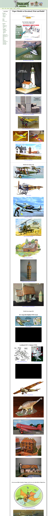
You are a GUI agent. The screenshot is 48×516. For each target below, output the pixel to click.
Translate (8, 4)
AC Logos (4, 29)
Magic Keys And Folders (5, 35)
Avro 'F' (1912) (28, 195)
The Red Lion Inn (28, 456)
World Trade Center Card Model (28, 114)
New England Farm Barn (28, 257)
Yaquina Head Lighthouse (28, 94)
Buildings (11, 8)
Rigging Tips (4, 32)
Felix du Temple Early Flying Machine (28, 508)
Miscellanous (18, 8)
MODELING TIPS (5, 34)
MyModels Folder (5, 14)
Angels (3, 27)
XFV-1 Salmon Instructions (22, 361)
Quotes (3, 39)
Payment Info (4, 15)
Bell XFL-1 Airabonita (28, 217)
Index (3, 37)
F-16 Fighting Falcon (28, 39)
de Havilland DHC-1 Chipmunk (20, 141)
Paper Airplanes (4, 44)
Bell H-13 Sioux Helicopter (28, 236)
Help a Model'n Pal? (5, 21)
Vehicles (14, 8)
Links (3, 38)
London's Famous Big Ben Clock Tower (28, 281)
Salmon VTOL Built (37, 361)
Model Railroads (4, 43)
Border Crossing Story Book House (28, 306)
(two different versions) (36, 142)
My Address (4, 16)
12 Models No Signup (5, 41)
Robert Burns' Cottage (28, 477)
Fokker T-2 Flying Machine (28, 394)
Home (3, 8)
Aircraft (8, 8)
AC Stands (4, 31)
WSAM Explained (5, 25)
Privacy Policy (4, 42)
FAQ (5, 8)
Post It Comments (5, 30)
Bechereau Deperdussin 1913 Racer (28, 128)
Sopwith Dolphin (28, 326)
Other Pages (4, 23)
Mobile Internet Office (5, 36)
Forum (3, 24)
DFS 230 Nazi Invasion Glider (28, 60)
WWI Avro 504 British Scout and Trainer (28, 178)
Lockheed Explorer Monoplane (28, 434)
